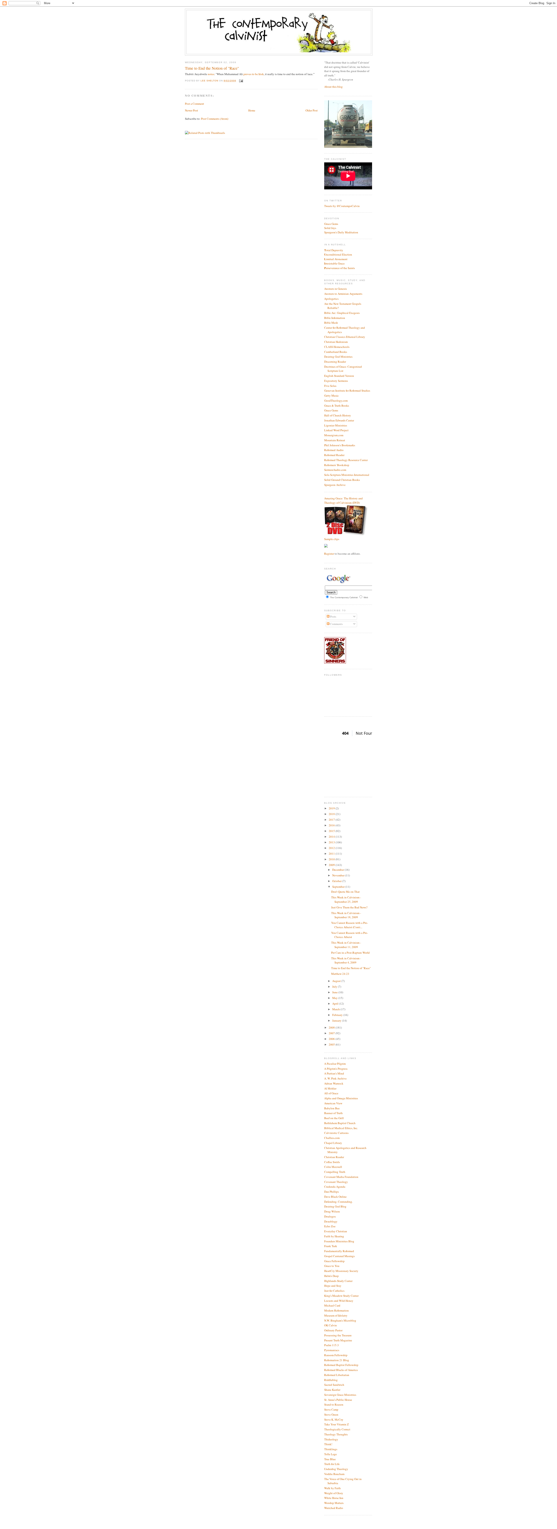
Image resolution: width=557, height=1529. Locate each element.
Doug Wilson (332, 1211)
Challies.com (332, 1138)
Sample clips (331, 539)
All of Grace (331, 1093)
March (336, 1009)
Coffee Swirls (332, 1162)
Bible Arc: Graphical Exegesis (342, 313)
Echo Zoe (330, 1226)
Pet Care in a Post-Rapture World (350, 953)
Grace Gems (331, 224)
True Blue (330, 1459)
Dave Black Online (335, 1197)
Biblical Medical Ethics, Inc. (341, 1128)
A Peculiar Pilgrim (335, 1064)
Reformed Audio (334, 450)
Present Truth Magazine (338, 1340)
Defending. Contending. (338, 1202)
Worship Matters (334, 1503)
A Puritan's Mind (334, 1073)
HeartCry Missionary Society (341, 1271)
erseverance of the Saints (339, 268)
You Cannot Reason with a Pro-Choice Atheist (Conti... (349, 925)
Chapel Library (333, 1143)
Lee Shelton (210, 80)
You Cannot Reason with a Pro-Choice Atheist (349, 935)
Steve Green (331, 1414)
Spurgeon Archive (335, 485)
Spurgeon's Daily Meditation (341, 232)
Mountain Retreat (334, 440)
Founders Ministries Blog (339, 1241)
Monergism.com (333, 435)
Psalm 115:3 (331, 1345)
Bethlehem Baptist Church (340, 1123)
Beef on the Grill (334, 1118)
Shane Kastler (332, 1390)
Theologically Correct (337, 1429)
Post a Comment (194, 104)
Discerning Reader (335, 362)
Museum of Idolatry (335, 1315)
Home (251, 110)
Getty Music (331, 395)
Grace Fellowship (334, 1261)
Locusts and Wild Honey (338, 1301)
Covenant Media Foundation (341, 1177)
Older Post (311, 110)
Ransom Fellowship (335, 1355)
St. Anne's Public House (338, 1400)
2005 (332, 1044)
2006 (332, 1039)
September (338, 887)
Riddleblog (331, 1380)
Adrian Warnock (333, 1083)
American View (333, 1103)
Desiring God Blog (335, 1206)
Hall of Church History (337, 415)
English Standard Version (339, 376)
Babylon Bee (332, 1108)
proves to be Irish (253, 74)
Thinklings (330, 1449)
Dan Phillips (331, 1192)
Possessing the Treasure (338, 1335)
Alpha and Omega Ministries (341, 1098)
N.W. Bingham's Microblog (340, 1320)
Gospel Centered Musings (339, 1256)
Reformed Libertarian (336, 1375)
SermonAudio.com (335, 470)
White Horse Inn (333, 1498)
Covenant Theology (336, 1182)
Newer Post (191, 110)
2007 (332, 1033)
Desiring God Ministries (338, 357)
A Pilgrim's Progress (335, 1069)
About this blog (333, 87)
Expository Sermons (336, 381)
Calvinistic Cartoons (336, 1133)
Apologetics (331, 299)
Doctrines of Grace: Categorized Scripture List (343, 369)
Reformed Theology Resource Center (346, 460)
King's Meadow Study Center (341, 1296)
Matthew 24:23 (340, 974)
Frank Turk (330, 1246)
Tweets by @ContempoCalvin (342, 206)
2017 (332, 820)
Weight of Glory (333, 1493)
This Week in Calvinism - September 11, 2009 (346, 945)
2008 (332, 1027)
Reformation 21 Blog (336, 1360)
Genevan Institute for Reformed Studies (347, 390)
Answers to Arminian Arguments (343, 294)
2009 (332, 865)
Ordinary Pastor (333, 1330)
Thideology (331, 1439)
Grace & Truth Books (336, 406)
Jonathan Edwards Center (339, 420)
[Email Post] (240, 80)
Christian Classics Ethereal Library (344, 337)
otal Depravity (333, 250)
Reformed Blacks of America (341, 1370)
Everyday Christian (335, 1231)
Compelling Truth (334, 1172)
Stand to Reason (333, 1404)
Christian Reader (334, 1157)
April (335, 1003)
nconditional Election (338, 254)
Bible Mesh (331, 323)
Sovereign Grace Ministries (340, 1395)
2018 (332, 814)
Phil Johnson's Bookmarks (339, 445)
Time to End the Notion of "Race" (351, 968)
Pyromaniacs (331, 1350)
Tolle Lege (330, 1454)
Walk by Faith (332, 1488)
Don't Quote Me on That (345, 892)
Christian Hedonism (336, 342)
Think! (328, 1444)
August (336, 981)
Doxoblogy (330, 1221)
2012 (332, 848)
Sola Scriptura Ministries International (346, 475)
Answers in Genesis (335, 289)
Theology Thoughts (336, 1434)
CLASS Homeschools (336, 347)
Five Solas (330, 386)
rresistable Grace (334, 263)
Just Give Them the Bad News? (349, 907)
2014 (332, 837)
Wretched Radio (333, 1508)
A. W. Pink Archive (335, 1078)
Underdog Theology (336, 1469)
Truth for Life (332, 1464)
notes (211, 74)
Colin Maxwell (333, 1167)
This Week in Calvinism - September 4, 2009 (346, 960)
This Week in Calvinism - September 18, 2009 (346, 915)
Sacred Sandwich (334, 1385)
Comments (336, 624)
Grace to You (331, 1266)
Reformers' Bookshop (336, 465)
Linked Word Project (336, 430)
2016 (332, 825)
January (337, 1020)
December (338, 870)
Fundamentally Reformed (339, 1251)
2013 (332, 842)
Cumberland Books (335, 352)
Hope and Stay (332, 1286)
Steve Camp (331, 1409)
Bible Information (334, 318)
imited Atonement (335, 259)
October (337, 881)
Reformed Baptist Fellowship (341, 1365)
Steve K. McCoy (333, 1419)
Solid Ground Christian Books (342, 480)
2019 (332, 808)
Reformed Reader (334, 455)
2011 (332, 853)
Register (329, 554)
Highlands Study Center (338, 1281)
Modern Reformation (336, 1310)
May (335, 998)
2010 (332, 859)
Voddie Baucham (334, 1474)
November (338, 875)
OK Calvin (330, 1325)
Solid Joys (330, 228)
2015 (332, 831)
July (335, 986)
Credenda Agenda (334, 1187)
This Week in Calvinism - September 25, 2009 (346, 899)
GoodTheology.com (336, 400)
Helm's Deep (331, 1276)
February (337, 1015)
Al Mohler (330, 1088)
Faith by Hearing (334, 1236)
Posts (332, 616)
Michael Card (332, 1305)
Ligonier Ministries (335, 425)
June (335, 992)
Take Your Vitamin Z (336, 1424)
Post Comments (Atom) (214, 119)
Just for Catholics (334, 1291)
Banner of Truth (333, 1113)
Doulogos (330, 1216)
